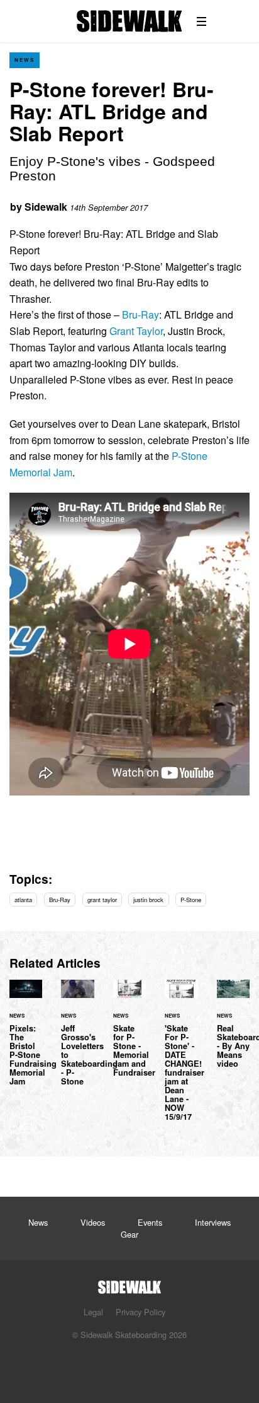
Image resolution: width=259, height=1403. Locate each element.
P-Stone (190, 899)
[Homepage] (129, 1283)
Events (150, 1222)
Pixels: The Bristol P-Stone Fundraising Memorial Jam (25, 1040)
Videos (92, 1222)
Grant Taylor (136, 331)
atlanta (23, 899)
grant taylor (102, 899)
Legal (93, 1312)
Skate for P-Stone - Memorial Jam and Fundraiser (129, 1036)
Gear (129, 1234)
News (24, 59)
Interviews (213, 1222)
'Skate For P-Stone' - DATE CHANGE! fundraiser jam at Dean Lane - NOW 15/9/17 (181, 1058)
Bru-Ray (140, 314)
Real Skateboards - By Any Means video (233, 1031)
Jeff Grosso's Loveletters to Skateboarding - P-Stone (77, 1040)
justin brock (148, 899)
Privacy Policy (140, 1312)
